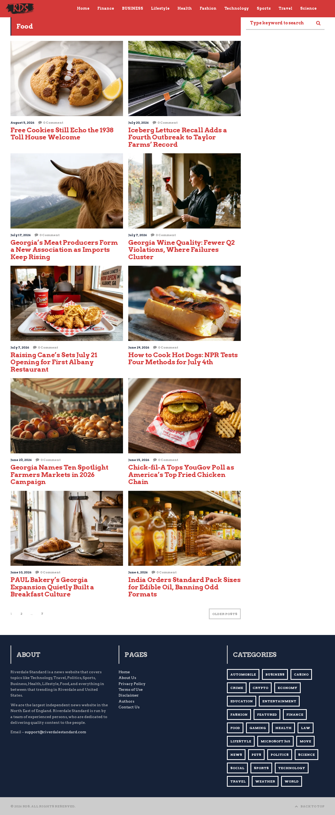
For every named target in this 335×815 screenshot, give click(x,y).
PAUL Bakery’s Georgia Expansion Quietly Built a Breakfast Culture (52, 587)
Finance (294, 714)
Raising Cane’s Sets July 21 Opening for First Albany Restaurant (53, 362)
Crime (236, 688)
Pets (256, 755)
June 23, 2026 (21, 460)
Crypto (260, 688)
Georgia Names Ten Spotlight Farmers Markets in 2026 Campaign (59, 474)
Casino (301, 674)
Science (306, 755)
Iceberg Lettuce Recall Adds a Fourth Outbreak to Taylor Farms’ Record (177, 137)
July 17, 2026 (20, 235)
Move (305, 741)
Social (237, 768)
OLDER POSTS (224, 614)
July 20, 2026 (138, 122)
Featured (267, 714)
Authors (126, 701)
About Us (127, 678)
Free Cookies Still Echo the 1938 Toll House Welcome (61, 133)
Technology (291, 768)
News (236, 755)
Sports (261, 768)
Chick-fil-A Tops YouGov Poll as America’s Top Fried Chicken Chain (181, 474)
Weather (265, 781)
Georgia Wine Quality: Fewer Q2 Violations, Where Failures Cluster (181, 249)
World (291, 781)
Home (124, 672)
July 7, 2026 (137, 235)
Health (283, 728)
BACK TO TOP (312, 806)
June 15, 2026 (138, 460)
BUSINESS (274, 674)
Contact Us (129, 707)
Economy (287, 688)
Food (235, 728)
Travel (238, 781)
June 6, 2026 (138, 572)
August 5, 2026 (22, 122)
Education (241, 701)
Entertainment (279, 701)
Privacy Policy (132, 684)
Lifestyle (240, 741)
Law (305, 728)
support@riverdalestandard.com (55, 732)
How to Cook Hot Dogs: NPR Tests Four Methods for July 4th (183, 358)
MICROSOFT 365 (275, 741)
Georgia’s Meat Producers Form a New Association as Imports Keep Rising (64, 249)
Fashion (239, 714)
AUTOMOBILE (243, 674)
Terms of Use (131, 689)
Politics (280, 755)
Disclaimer (129, 695)
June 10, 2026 (21, 572)
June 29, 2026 (138, 347)
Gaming (257, 728)
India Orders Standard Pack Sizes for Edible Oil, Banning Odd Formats (184, 587)
